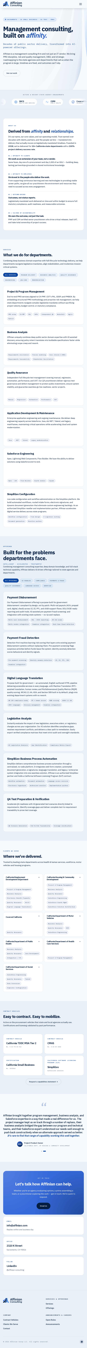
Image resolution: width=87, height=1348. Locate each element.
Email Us (43, 1206)
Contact (6, 1328)
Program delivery (28, 275)
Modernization (38, 280)
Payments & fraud (57, 580)
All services (10, 275)
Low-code (23, 280)
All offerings (11, 580)
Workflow (47, 586)
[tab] (41, 1151)
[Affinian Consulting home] (12, 4)
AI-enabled (26, 580)
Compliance (40, 580)
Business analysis (48, 275)
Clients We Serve (10, 1324)
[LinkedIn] (82, 1342)
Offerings (50, 1308)
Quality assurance (68, 275)
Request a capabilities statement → (43, 1082)
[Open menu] (81, 4)
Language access (32, 586)
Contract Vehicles (10, 1320)
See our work (11, 73)
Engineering (10, 280)
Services (49, 1304)
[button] (23, 892)
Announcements (53, 1324)
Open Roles (51, 1320)
